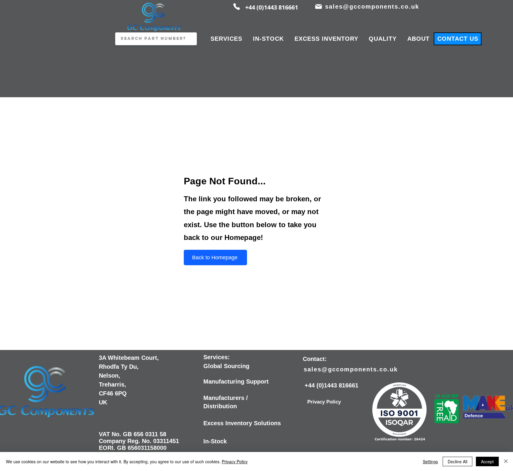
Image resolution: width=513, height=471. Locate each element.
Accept (487, 461)
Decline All (457, 461)
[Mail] (318, 6)
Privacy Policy (235, 461)
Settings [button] (430, 461)
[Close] (505, 461)
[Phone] (236, 6)
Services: (216, 357)
